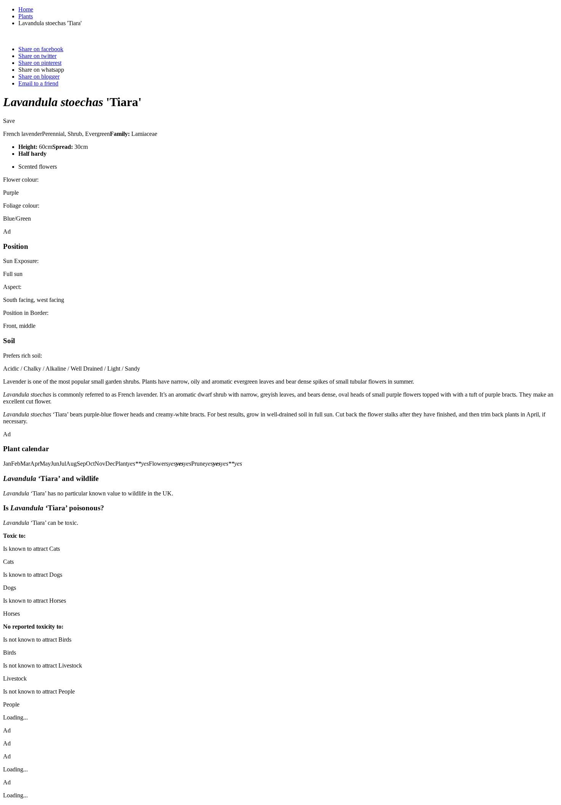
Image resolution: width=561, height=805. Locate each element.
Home (25, 9)
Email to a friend (38, 83)
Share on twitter (37, 56)
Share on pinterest (39, 63)
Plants (25, 16)
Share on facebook (40, 49)
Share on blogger (39, 76)
